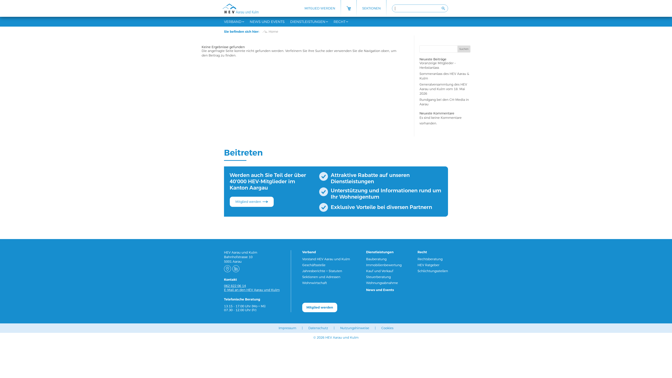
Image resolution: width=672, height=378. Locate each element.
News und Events (267, 22)
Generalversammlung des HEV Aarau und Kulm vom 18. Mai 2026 (443, 89)
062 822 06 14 (235, 286)
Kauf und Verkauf (379, 271)
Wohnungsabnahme (382, 283)
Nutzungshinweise (354, 328)
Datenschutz (318, 328)
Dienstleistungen (307, 22)
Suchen (463, 49)
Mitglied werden (319, 8)
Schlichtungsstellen (433, 271)
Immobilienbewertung (384, 265)
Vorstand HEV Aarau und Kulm (326, 259)
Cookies (387, 328)
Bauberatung (376, 259)
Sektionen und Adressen (321, 277)
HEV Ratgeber (428, 265)
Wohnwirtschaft (314, 283)
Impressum (287, 328)
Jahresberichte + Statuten (322, 271)
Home (273, 31)
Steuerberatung (378, 277)
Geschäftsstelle (314, 265)
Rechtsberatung (430, 259)
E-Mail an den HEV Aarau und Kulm (252, 290)
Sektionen (371, 8)
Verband (232, 22)
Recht (339, 22)
